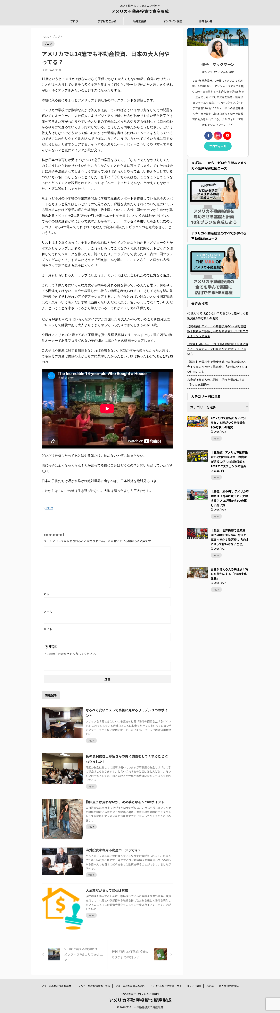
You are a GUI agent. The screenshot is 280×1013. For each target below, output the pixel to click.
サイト (48, 629)
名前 (46, 594)
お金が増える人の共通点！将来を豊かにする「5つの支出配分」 (216, 381)
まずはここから (107, 21)
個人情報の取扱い (229, 986)
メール (48, 612)
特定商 (210, 986)
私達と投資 (140, 21)
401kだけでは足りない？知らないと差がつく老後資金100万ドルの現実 (217, 315)
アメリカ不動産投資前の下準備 (93, 986)
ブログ (74, 21)
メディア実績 (194, 986)
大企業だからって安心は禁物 (107, 890)
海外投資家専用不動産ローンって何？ (113, 849)
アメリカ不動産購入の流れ (130, 986)
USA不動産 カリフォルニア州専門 (140, 994)
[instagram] (218, 136)
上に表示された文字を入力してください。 (71, 654)
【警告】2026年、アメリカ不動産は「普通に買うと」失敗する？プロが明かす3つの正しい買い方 (217, 349)
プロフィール (218, 146)
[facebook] (208, 136)
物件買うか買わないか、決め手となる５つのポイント (125, 801)
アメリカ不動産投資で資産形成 (140, 11)
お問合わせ (205, 21)
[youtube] (227, 136)
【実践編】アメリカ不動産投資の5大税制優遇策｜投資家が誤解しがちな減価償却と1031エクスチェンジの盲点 (217, 331)
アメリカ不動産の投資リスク (166, 986)
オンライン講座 (172, 21)
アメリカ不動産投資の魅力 (56, 986)
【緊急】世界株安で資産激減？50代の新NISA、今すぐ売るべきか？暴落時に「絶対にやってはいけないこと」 (217, 367)
